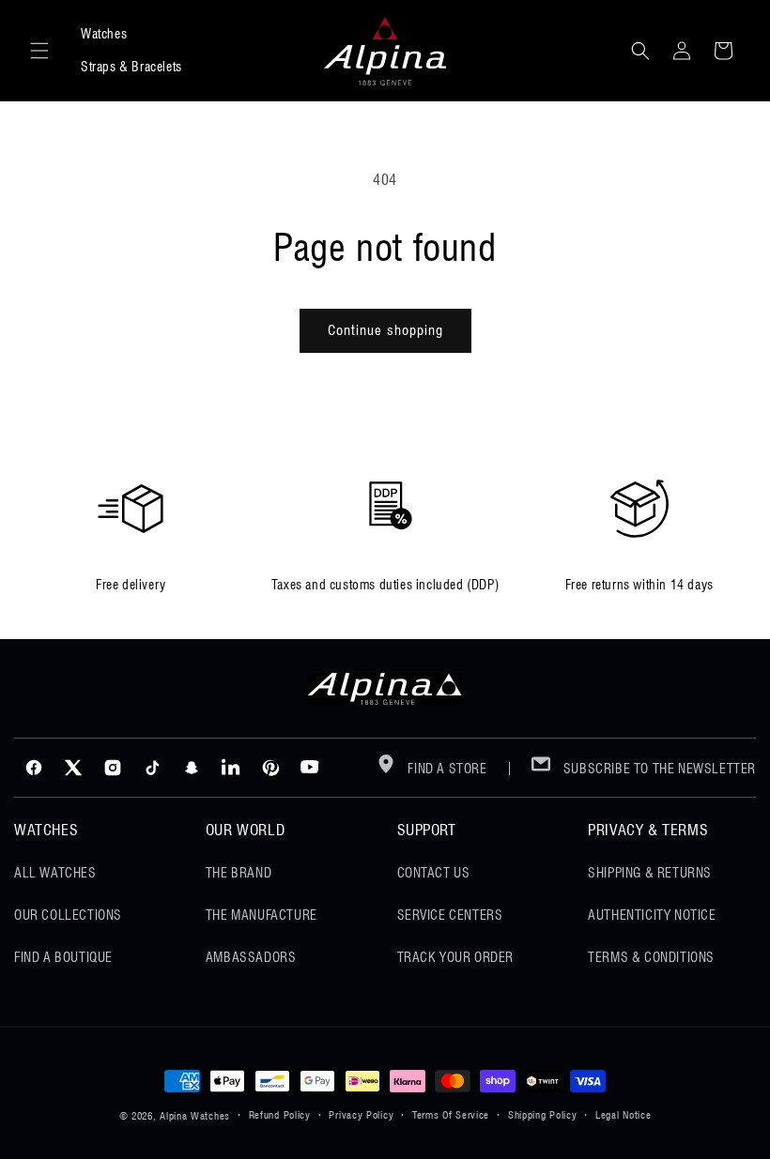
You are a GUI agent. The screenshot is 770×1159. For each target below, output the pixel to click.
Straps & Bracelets (131, 66)
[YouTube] (310, 767)
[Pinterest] (270, 767)
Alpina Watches (195, 1115)
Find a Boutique (63, 957)
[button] (39, 50)
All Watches (55, 872)
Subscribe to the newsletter (658, 768)
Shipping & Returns (650, 872)
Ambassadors (251, 957)
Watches (104, 33)
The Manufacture (261, 915)
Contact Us (433, 872)
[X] (73, 767)
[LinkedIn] (231, 767)
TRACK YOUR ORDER (456, 957)
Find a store (446, 768)
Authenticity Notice (652, 915)
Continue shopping (385, 330)
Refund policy (280, 1114)
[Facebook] (34, 767)
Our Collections (68, 915)
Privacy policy (361, 1114)
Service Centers (450, 915)
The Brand (238, 872)
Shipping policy (543, 1114)
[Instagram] (112, 767)
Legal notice (623, 1114)
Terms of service (450, 1114)
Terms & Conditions (651, 957)
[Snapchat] (191, 767)
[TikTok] (152, 767)
